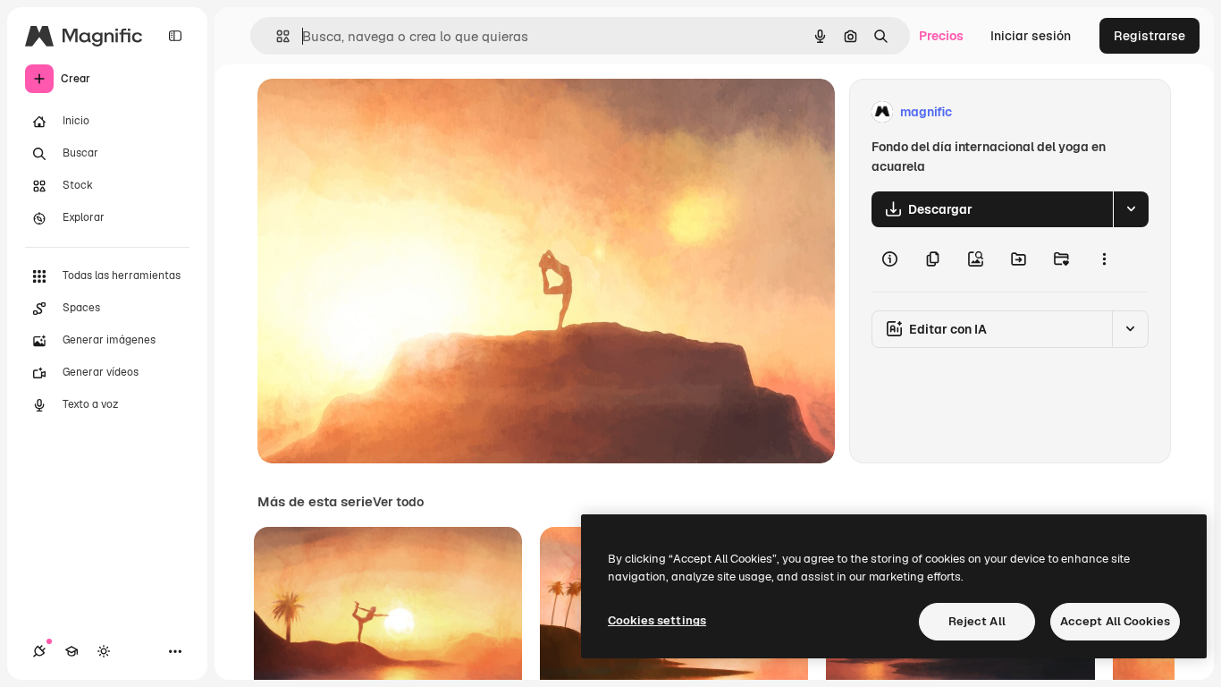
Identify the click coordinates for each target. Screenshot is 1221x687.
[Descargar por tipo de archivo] (1131, 209)
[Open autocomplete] (275, 36)
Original (372, 112)
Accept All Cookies (1115, 621)
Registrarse (1149, 36)
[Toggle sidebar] (175, 35)
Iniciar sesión (1030, 36)
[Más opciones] (1104, 259)
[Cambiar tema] (103, 651)
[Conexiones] (39, 651)
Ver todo (398, 502)
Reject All (977, 621)
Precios (941, 36)
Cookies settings (657, 620)
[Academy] (71, 651)
